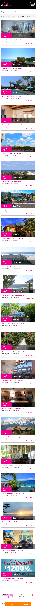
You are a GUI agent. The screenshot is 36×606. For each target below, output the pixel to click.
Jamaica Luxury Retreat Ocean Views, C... (14, 578)
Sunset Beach (17, 348)
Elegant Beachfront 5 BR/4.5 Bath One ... (13, 266)
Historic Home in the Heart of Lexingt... (13, 238)
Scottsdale (16, 92)
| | (10, 42)
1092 (13, 597)
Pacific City (17, 263)
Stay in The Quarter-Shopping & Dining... (13, 153)
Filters (25, 604)
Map (11, 604)
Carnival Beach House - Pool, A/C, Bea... (13, 493)
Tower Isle (16, 575)
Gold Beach (17, 518)
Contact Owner (30, 43)
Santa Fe (16, 121)
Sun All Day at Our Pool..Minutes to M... (13, 96)
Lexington (16, 234)
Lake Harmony (18, 546)
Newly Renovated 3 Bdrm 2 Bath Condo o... (14, 352)
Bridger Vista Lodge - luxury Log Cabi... (13, 437)
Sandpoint (16, 319)
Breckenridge (17, 376)
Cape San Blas (18, 177)
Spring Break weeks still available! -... (12, 181)
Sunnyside (16, 36)
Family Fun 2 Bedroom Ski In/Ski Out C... (14, 380)
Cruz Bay (16, 489)
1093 (19, 597)
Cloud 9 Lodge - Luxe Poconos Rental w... (14, 550)
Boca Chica (17, 461)
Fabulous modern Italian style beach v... (13, 68)
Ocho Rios (16, 206)
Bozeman (16, 433)
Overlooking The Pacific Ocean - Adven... (13, 522)
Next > (25, 597)
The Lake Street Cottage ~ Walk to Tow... (13, 323)
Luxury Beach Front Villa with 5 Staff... (13, 210)
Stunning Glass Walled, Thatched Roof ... (13, 465)
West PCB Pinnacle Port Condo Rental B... (14, 40)
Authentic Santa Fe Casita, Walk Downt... (13, 125)
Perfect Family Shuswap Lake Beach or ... (14, 295)
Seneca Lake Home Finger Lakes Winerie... (14, 408)
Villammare (17, 64)
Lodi (14, 404)
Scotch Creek (17, 291)
